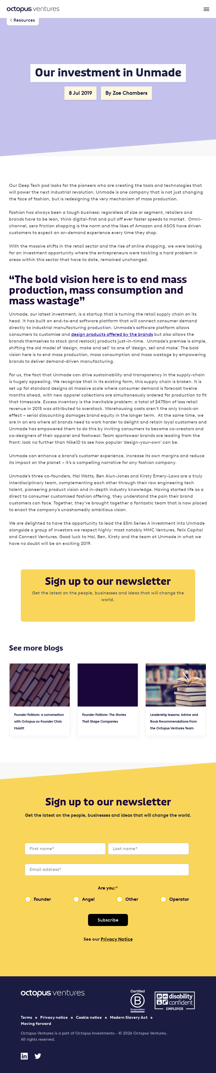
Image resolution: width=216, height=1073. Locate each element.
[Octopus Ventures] (33, 9)
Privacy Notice (117, 939)
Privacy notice (54, 1017)
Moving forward (36, 1023)
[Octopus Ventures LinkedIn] (24, 1056)
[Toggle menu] (205, 9)
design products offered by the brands (112, 334)
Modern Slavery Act (128, 1017)
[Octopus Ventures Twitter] (37, 1056)
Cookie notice (89, 1017)
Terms (26, 1017)
